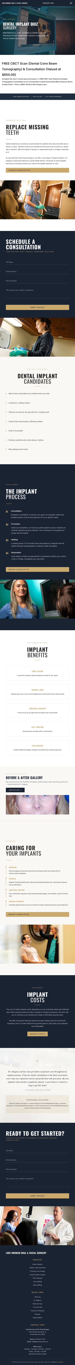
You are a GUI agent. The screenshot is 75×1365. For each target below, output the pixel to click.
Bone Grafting (37, 1285)
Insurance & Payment (37, 1310)
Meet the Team (37, 1304)
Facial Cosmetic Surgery (37, 1274)
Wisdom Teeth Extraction (37, 1267)
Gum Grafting (37, 1281)
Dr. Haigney (37, 1300)
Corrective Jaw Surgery (37, 1271)
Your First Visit (37, 1307)
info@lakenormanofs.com (40, 1341)
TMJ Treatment (37, 1278)
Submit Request (37, 307)
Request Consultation (19, 569)
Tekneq (61, 1362)
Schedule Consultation (19, 170)
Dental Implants (37, 1264)
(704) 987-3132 (48, 3)
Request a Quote (37, 1034)
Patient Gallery (37, 1317)
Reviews (37, 1314)
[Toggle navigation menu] (71, 3)
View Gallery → (15, 790)
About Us (38, 1297)
